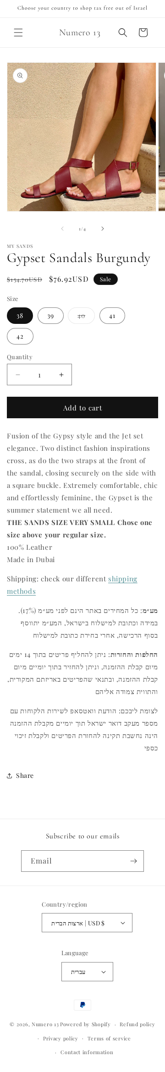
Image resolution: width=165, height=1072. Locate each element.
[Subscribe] (133, 861)
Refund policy (137, 1024)
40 (86, 317)
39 (50, 315)
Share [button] (25, 775)
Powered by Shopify (85, 1024)
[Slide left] (62, 229)
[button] (18, 32)
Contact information (86, 1052)
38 (19, 315)
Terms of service (109, 1038)
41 (112, 315)
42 (20, 336)
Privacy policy (60, 1038)
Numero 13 (45, 1024)
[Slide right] (103, 229)
